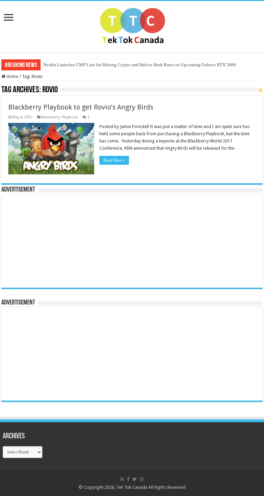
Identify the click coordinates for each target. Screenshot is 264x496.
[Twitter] (135, 479)
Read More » (114, 160)
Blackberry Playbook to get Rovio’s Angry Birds (80, 107)
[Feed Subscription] (261, 90)
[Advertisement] (48, 240)
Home (12, 76)
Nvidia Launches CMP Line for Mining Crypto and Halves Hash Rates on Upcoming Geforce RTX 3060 (139, 64)
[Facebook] (128, 479)
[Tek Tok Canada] (132, 25)
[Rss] (122, 479)
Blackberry (51, 117)
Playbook (70, 117)
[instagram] (141, 479)
